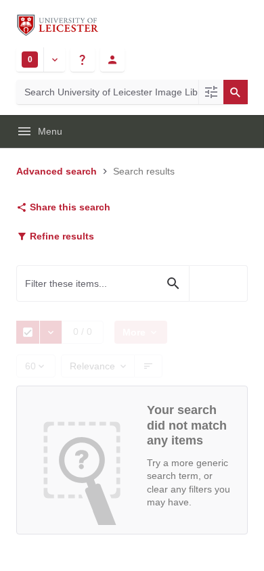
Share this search (68, 207)
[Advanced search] (210, 92)
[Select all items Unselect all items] (27, 332)
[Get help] (82, 59)
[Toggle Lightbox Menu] (54, 59)
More (131, 332)
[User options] (112, 59)
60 (26, 369)
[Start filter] (173, 283)
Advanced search (56, 171)
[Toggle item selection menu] (51, 332)
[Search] (235, 92)
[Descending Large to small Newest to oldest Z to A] (148, 366)
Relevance (92, 366)
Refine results (60, 236)
